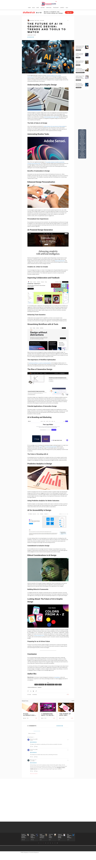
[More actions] (68, 20)
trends (60, 684)
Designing (39, 687)
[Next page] (55, 843)
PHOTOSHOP (78, 87)
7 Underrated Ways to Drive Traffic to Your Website (47, 714)
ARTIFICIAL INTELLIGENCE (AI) (80, 72)
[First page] (39, 843)
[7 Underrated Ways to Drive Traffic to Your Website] (48, 707)
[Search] (74, 5)
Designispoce (36, 852)
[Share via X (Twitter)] (30, 691)
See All (73, 700)
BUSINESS (78, 57)
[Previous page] (41, 843)
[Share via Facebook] (27, 691)
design (36, 684)
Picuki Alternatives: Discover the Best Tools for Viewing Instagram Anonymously (29, 714)
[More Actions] (68, 739)
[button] (62, 8)
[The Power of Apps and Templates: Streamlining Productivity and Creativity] (66, 707)
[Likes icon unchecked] (31, 746)
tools (56, 684)
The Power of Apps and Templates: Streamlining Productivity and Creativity (65, 714)
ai (45, 684)
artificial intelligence (51, 684)
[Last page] (57, 843)
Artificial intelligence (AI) (32, 687)
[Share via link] (36, 691)
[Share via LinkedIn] (33, 691)
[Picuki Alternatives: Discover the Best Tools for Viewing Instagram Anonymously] (30, 707)
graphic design (41, 684)
